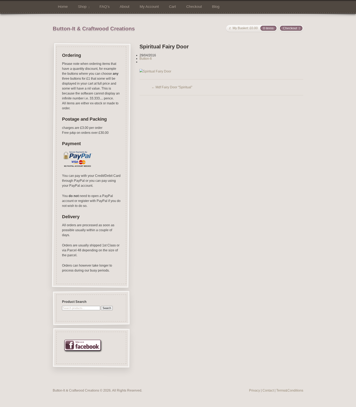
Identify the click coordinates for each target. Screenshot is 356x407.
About (124, 7)
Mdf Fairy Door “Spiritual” (171, 87)
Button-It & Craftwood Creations (94, 28)
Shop (82, 7)
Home (63, 7)
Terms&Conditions (289, 390)
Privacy (254, 390)
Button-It (145, 58)
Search (107, 308)
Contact (268, 390)
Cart (172, 7)
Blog (215, 7)
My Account (149, 7)
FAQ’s (105, 7)
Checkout (194, 7)
